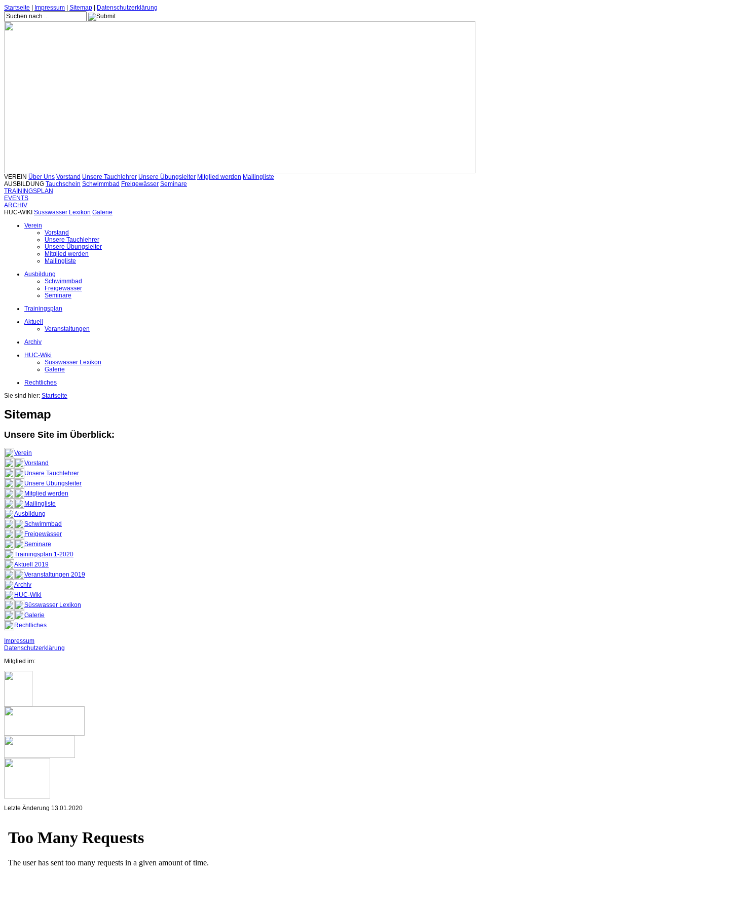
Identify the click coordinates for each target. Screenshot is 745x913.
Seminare (173, 183)
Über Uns (41, 176)
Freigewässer (140, 183)
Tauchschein (63, 183)
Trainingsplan (43, 308)
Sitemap (80, 7)
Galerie (102, 212)
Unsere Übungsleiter (167, 176)
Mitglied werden (219, 176)
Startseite (17, 7)
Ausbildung (40, 274)
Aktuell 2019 (31, 564)
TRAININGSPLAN (28, 191)
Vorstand (68, 176)
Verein (33, 225)
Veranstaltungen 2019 (54, 574)
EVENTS (16, 198)
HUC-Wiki (38, 355)
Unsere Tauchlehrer (109, 176)
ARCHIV (15, 205)
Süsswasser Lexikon (62, 212)
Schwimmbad (101, 183)
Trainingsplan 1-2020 (43, 554)
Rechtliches (40, 382)
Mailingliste (258, 176)
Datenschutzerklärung (127, 7)
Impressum (49, 7)
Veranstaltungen (67, 328)
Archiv (33, 342)
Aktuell (33, 321)
